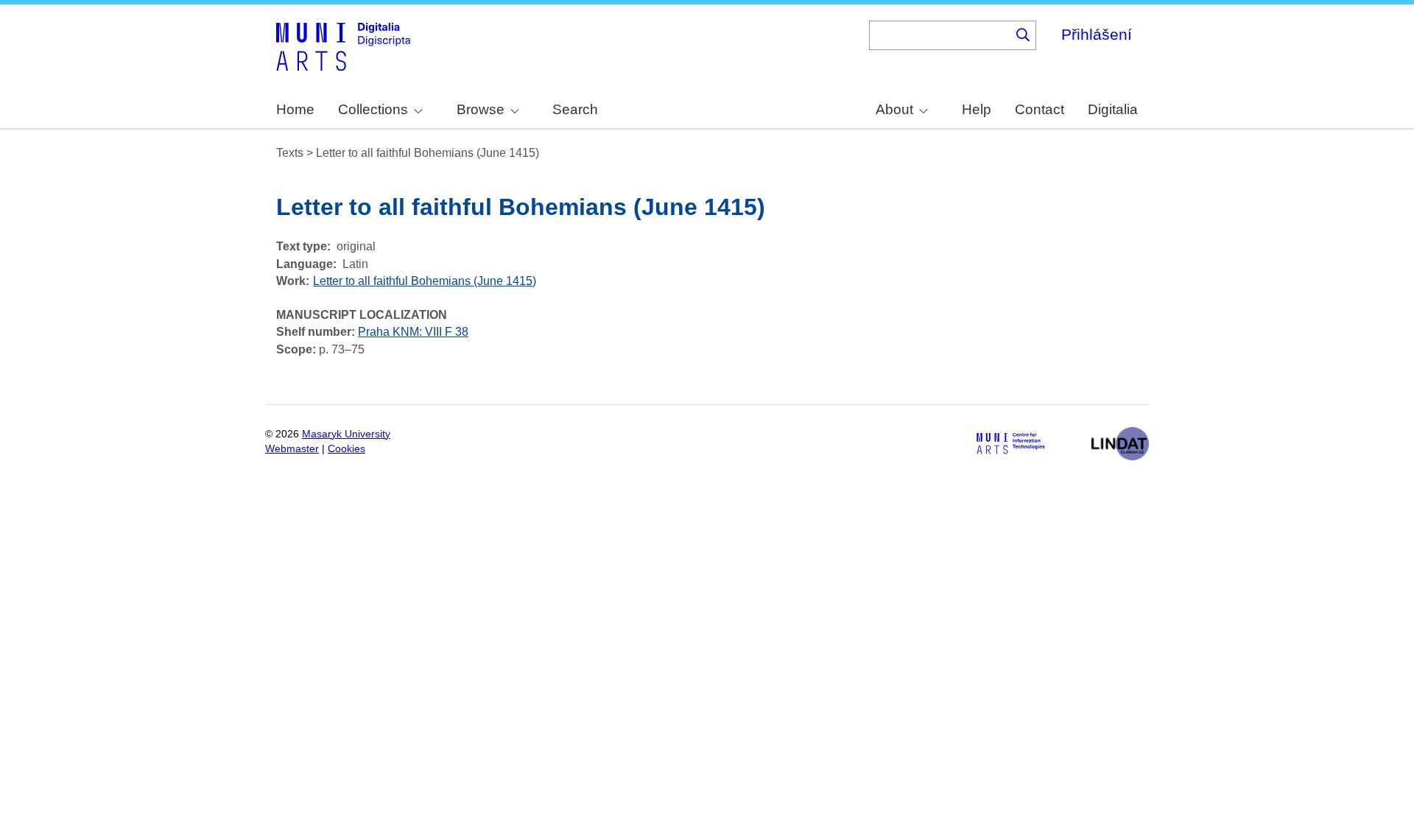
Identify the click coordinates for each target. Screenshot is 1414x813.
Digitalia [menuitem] (1113, 109)
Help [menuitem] (976, 109)
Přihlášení (1096, 34)
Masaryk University (346, 434)
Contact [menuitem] (1039, 109)
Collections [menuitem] (373, 109)
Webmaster (292, 448)
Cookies (346, 448)
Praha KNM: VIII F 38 (413, 331)
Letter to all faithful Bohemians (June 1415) (424, 281)
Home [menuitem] (295, 109)
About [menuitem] (894, 109)
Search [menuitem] (575, 109)
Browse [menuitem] (480, 109)
